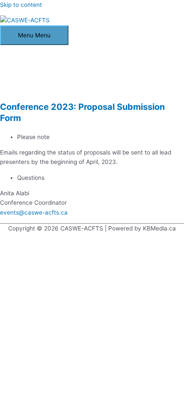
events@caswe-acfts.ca (34, 212)
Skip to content (21, 4)
